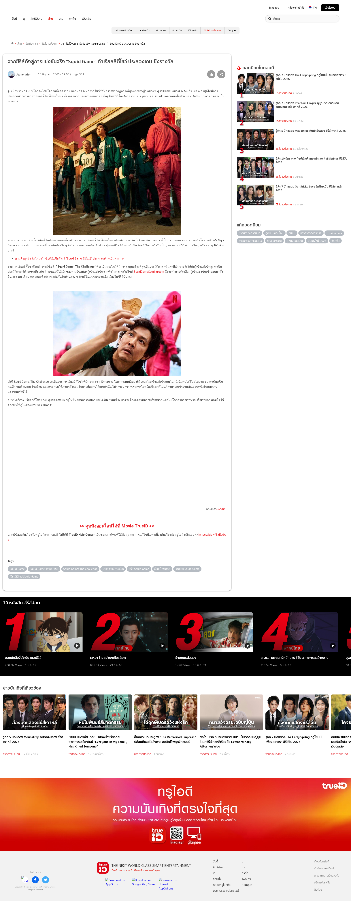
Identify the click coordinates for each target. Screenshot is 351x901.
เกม (61, 18)
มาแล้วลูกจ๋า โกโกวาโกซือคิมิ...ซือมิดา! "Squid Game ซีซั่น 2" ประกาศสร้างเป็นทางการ (70, 258)
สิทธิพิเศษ (36, 18)
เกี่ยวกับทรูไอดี (321, 862)
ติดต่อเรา (319, 890)
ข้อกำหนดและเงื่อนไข (324, 868)
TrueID (23, 7)
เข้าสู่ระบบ (330, 7)
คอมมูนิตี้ (247, 885)
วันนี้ (14, 18)
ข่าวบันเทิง (144, 30)
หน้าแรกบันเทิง (123, 30)
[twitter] (45, 879)
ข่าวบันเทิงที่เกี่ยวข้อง (22, 688)
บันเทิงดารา (31, 44)
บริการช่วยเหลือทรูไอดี (226, 891)
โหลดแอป (274, 8)
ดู (24, 18)
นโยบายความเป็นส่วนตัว (326, 876)
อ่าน (50, 18)
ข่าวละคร (161, 30)
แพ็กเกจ (246, 879)
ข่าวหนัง (177, 30)
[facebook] (35, 879)
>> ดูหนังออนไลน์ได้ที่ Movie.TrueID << (117, 526)
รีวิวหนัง (192, 30)
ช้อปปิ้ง (217, 879)
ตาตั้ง (72, 18)
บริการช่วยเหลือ (322, 883)
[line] (25, 879)
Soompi (221, 509)
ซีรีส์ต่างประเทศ (212, 30)
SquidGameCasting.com (149, 271)
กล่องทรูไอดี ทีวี (296, 8)
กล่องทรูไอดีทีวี (222, 885)
